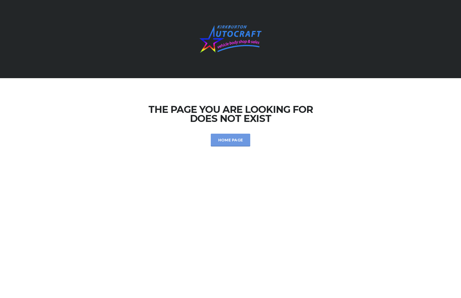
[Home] (230, 38)
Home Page (230, 140)
